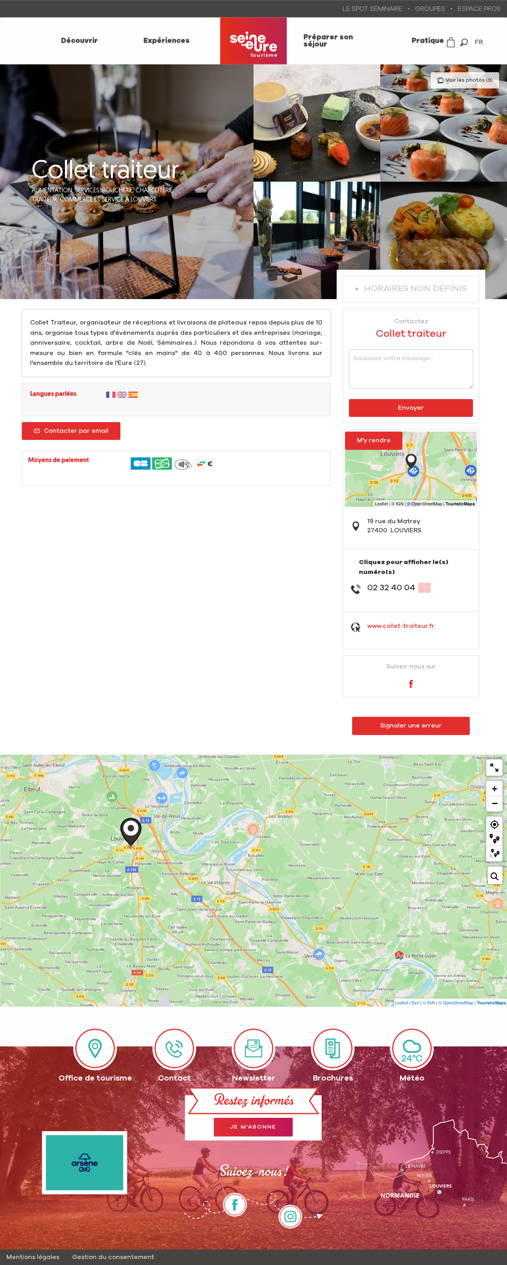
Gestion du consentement (113, 1257)
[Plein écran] (494, 767)
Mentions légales (32, 1257)
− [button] (494, 803)
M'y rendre (374, 440)
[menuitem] (79, 41)
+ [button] (494, 789)
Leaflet (401, 1002)
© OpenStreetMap (455, 1002)
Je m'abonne (253, 1127)
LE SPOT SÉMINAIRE (372, 9)
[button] (464, 42)
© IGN (429, 1002)
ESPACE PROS (479, 9)
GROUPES (430, 9)
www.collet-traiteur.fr (401, 626)
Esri (415, 1002)
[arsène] (84, 1162)
